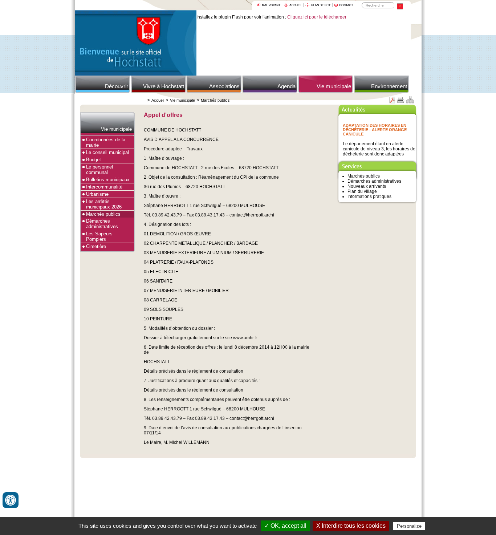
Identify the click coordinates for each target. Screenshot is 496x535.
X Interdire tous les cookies (351, 526)
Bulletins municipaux (108, 179)
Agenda (286, 86)
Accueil (157, 100)
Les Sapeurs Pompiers (99, 236)
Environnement (389, 86)
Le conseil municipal (107, 152)
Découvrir (116, 86)
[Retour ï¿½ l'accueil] (135, 74)
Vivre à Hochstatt (163, 86)
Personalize (409, 526)
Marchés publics (215, 100)
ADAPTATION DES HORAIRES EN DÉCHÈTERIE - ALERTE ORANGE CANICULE (375, 128)
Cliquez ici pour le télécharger (316, 17)
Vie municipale (334, 86)
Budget (93, 159)
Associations (224, 86)
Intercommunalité (104, 187)
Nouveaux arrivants (366, 186)
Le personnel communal (99, 169)
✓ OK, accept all (285, 526)
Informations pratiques (369, 196)
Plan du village (362, 191)
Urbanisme (97, 194)
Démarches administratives (102, 223)
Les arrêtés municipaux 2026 (104, 204)
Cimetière (96, 246)
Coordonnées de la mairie (105, 142)
